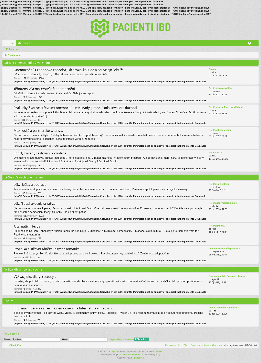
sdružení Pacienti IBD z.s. (131, 354)
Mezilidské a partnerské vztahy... (38, 131)
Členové (27, 43)
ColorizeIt (158, 351)
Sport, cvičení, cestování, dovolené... (41, 153)
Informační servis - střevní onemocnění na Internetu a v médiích (63, 308)
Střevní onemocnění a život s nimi (27, 63)
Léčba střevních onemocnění (24, 177)
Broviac (213, 69)
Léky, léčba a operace (30, 185)
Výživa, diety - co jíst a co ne (23, 269)
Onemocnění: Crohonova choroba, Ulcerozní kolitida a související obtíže (69, 70)
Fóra (11, 43)
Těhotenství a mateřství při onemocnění (44, 89)
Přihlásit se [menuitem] (256, 44)
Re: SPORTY (215, 152)
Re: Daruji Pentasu (219, 184)
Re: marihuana (217, 225)
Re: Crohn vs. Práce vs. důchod (226, 107)
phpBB (114, 351)
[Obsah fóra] (130, 28)
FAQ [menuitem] (250, 44)
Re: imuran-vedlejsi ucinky (223, 203)
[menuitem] (205, 345)
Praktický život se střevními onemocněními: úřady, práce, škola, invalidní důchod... (76, 108)
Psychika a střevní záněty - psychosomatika (47, 249)
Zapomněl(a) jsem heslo (122, 339)
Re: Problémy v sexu (220, 130)
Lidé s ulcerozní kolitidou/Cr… (225, 307)
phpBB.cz (139, 357)
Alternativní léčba (27, 226)
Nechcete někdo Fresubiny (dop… (227, 276)
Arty (158, 354)
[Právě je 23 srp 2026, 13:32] (254, 55)
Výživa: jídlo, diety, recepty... (35, 277)
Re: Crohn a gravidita (220, 88)
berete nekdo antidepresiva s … (226, 248)
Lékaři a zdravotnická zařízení (36, 204)
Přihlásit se (12, 49)
